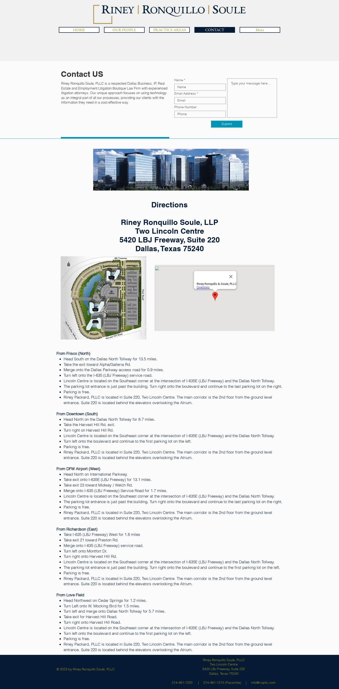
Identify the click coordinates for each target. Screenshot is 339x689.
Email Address (185, 93)
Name (178, 80)
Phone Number (185, 107)
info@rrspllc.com (263, 682)
